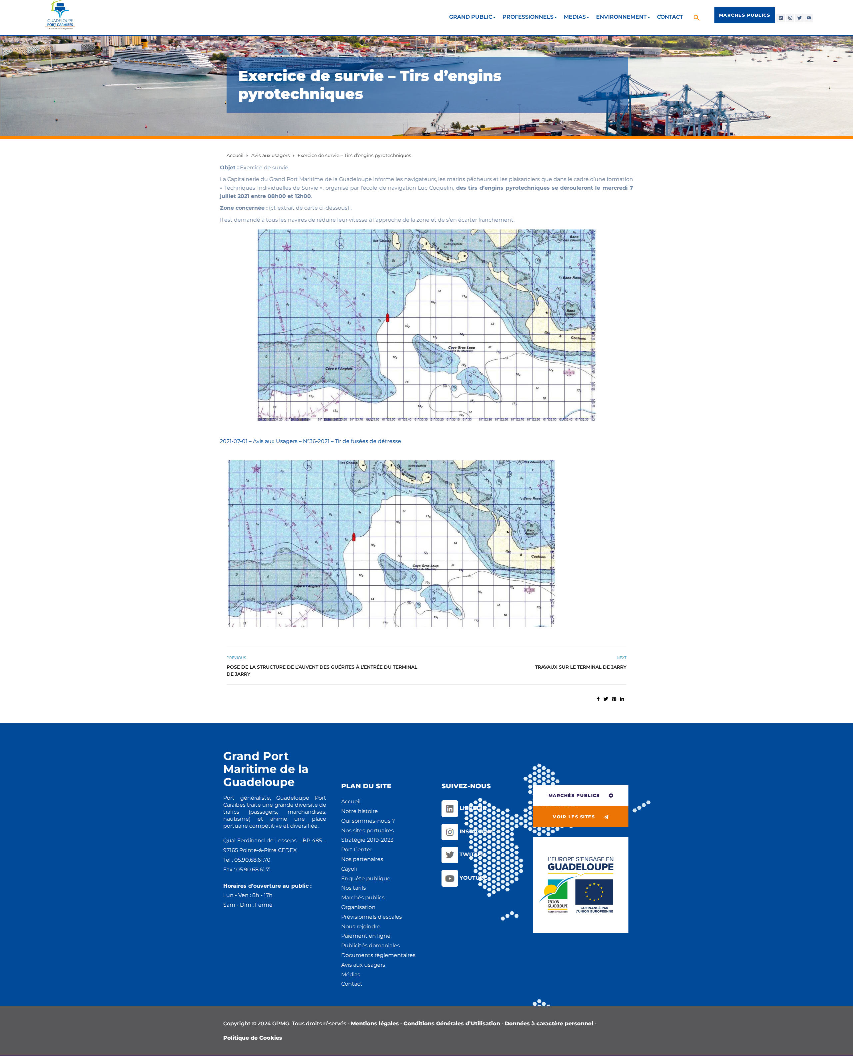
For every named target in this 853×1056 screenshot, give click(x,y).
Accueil (351, 801)
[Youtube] (808, 18)
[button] (697, 17)
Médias (350, 974)
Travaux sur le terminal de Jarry (580, 667)
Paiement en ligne (366, 936)
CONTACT (670, 17)
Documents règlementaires (378, 955)
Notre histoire (359, 811)
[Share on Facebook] (598, 699)
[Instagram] (790, 18)
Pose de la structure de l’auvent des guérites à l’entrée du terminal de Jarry (322, 670)
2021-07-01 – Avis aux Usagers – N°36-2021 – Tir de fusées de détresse (310, 441)
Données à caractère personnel (549, 1023)
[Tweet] (605, 699)
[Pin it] (614, 699)
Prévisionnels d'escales (371, 917)
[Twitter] (799, 18)
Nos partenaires (362, 859)
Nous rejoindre (361, 926)
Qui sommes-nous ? (368, 821)
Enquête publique (366, 878)
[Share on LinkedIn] (622, 699)
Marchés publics (363, 897)
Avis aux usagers (363, 965)
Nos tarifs (353, 888)
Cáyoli (349, 869)
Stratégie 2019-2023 (367, 840)
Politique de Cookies (252, 1038)
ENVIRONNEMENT (621, 17)
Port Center (356, 849)
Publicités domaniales (370, 945)
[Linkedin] (780, 18)
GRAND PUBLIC (470, 17)
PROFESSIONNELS (527, 17)
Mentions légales (375, 1023)
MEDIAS (575, 17)
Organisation (358, 907)
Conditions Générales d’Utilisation (452, 1023)
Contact (352, 984)
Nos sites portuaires (367, 830)
